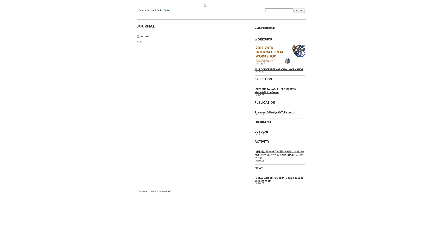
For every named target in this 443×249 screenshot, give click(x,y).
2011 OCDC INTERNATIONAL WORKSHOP (279, 69)
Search (299, 11)
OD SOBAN (261, 131)
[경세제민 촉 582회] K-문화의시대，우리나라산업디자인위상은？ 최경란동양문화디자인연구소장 (279, 154)
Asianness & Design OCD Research (275, 112)
